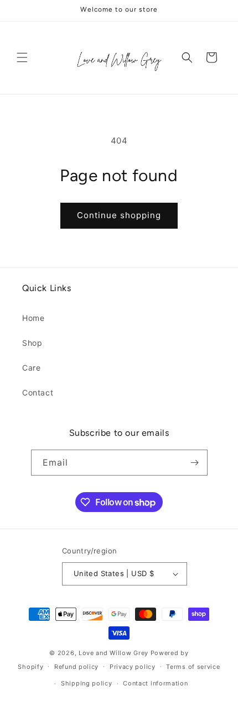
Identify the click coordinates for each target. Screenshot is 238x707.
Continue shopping (119, 215)
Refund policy (76, 667)
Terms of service (193, 667)
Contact (37, 392)
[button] (22, 57)
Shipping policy (86, 683)
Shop (32, 342)
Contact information (155, 683)
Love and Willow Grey (115, 653)
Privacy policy (133, 667)
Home (33, 318)
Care (31, 367)
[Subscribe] (195, 463)
